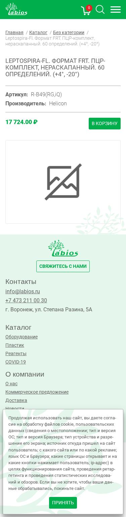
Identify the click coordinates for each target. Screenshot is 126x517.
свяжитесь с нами (63, 266)
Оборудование (21, 337)
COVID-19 (15, 362)
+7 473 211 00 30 (26, 300)
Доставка (16, 400)
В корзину (105, 123)
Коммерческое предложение (37, 392)
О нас (11, 384)
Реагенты (16, 353)
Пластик (14, 345)
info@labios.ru (22, 291)
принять (63, 503)
